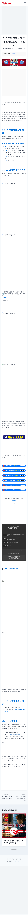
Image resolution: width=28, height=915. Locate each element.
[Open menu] (25, 3)
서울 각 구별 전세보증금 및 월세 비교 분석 (20, 797)
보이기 (13, 53)
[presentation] (14, 826)
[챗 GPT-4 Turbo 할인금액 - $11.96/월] (14, 485)
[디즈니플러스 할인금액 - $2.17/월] (14, 475)
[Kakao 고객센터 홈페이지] (14, 743)
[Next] (24, 831)
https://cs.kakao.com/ (16, 734)
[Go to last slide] (4, 831)
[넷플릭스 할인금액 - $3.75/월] (14, 466)
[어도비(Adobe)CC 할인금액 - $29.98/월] (14, 490)
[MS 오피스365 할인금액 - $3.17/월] (14, 480)
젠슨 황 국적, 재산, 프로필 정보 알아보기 (7, 797)
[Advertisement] (14, 20)
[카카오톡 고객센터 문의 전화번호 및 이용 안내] (14, 62)
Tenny (6, 48)
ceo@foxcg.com (19, 861)
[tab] (12, 849)
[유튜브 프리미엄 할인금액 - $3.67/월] (14, 470)
